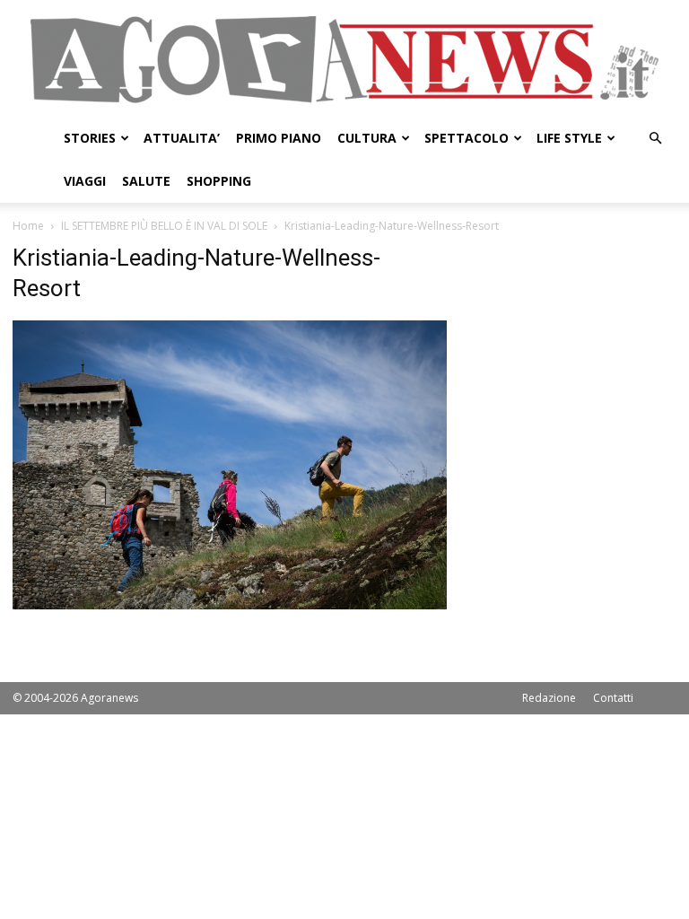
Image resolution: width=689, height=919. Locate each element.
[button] (654, 138)
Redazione (549, 697)
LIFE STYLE (569, 137)
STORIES (90, 137)
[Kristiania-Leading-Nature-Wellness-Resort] (230, 604)
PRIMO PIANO (278, 137)
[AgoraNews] (344, 59)
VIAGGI (85, 180)
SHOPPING (219, 180)
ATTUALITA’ (182, 137)
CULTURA (367, 137)
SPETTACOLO (466, 137)
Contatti (613, 697)
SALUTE (146, 180)
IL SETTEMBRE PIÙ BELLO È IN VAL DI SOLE (164, 225)
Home (28, 225)
